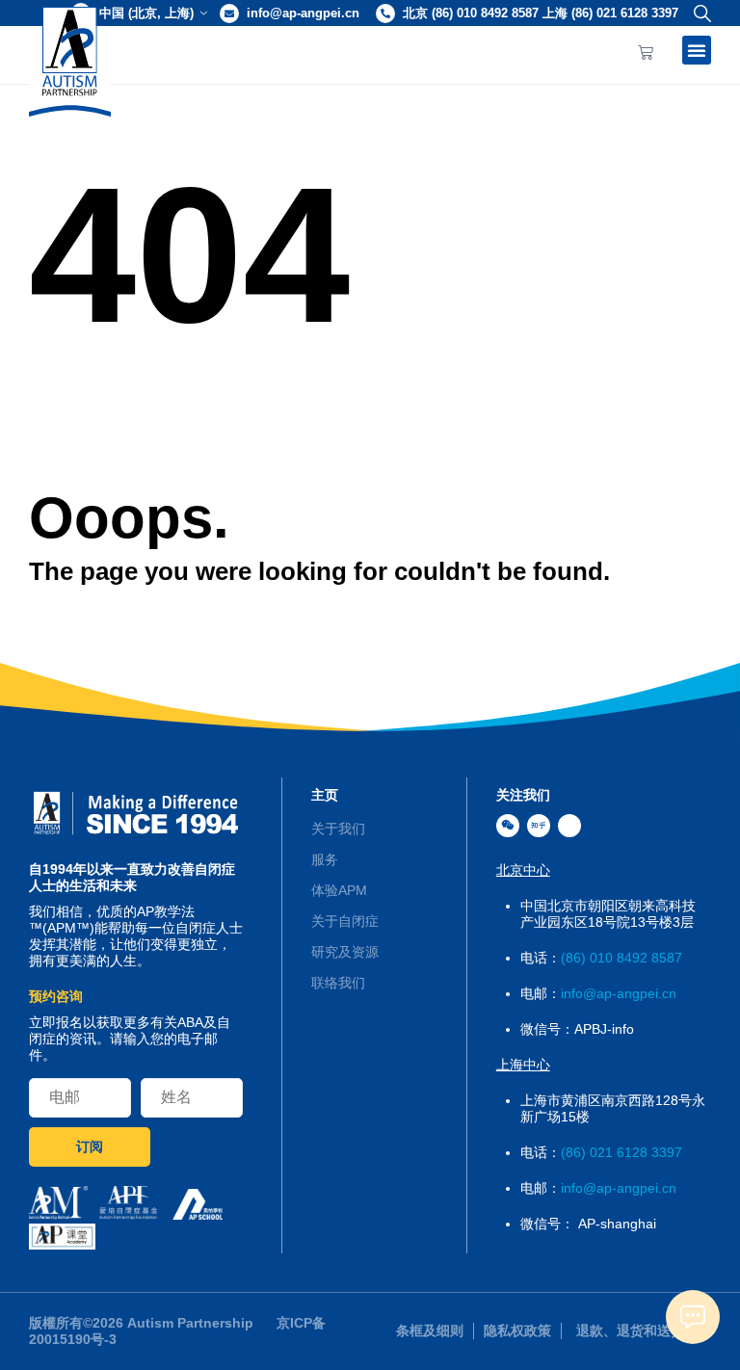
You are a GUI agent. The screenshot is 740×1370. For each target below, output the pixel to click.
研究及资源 (345, 952)
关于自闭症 (345, 921)
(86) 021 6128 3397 (621, 1152)
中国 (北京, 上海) (146, 13)
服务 (324, 859)
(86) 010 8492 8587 (621, 957)
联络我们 (338, 982)
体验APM (339, 890)
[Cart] (645, 53)
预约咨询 (56, 996)
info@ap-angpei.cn (303, 13)
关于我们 (338, 828)
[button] (698, 13)
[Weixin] (507, 825)
